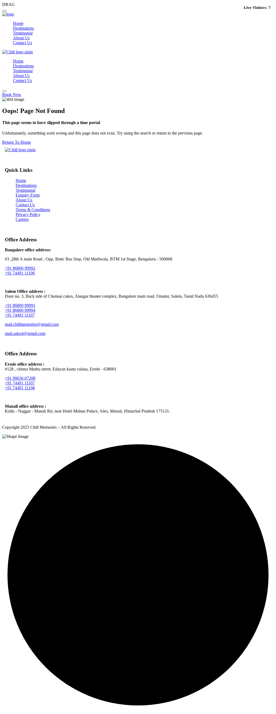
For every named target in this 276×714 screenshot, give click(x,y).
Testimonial (23, 33)
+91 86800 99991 (20, 305)
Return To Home (16, 142)
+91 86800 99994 (20, 310)
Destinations (23, 28)
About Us (21, 38)
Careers (22, 219)
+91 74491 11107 (20, 315)
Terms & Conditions (33, 209)
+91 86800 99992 (20, 268)
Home (18, 23)
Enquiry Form (28, 195)
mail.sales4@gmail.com (25, 333)
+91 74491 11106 (20, 273)
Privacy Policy (28, 214)
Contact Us (22, 42)
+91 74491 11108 (20, 388)
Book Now (11, 94)
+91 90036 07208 (20, 378)
